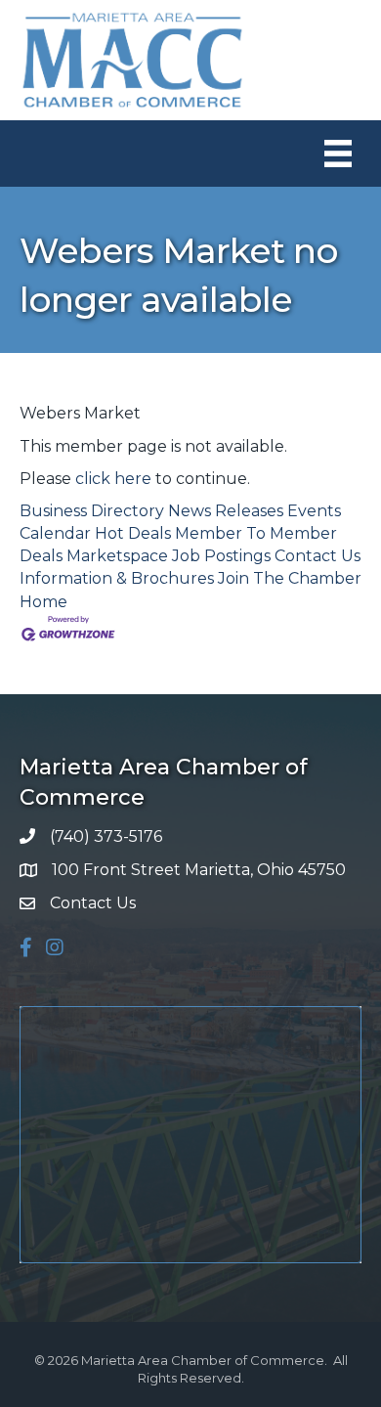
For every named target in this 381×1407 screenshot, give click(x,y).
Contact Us (317, 556)
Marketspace (117, 556)
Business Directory (92, 511)
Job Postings (221, 556)
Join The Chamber (289, 578)
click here (113, 478)
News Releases (225, 511)
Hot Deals (133, 533)
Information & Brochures (117, 578)
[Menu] (338, 153)
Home (43, 602)
